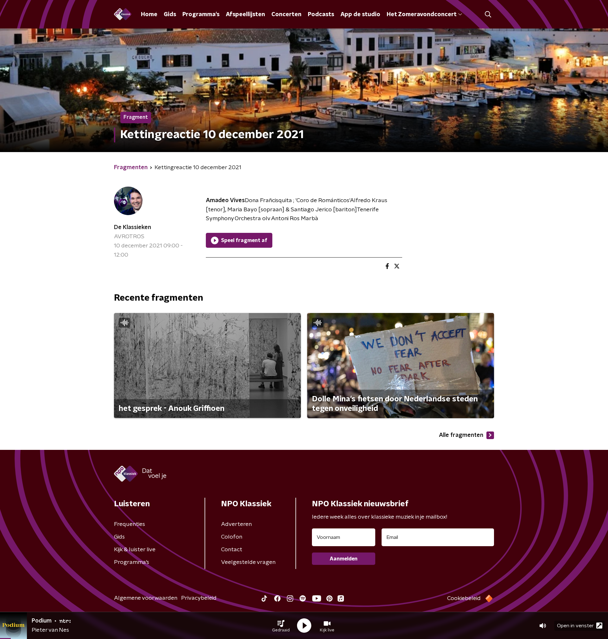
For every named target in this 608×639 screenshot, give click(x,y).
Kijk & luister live (134, 550)
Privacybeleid (199, 598)
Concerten (286, 14)
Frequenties (129, 524)
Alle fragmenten (461, 435)
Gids (170, 14)
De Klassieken (132, 227)
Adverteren (236, 524)
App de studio (360, 14)
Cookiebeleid (464, 598)
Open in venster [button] (575, 625)
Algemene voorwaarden (145, 598)
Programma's (200, 14)
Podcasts (321, 14)
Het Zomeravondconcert (421, 14)
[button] (281, 626)
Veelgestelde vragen (248, 562)
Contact (231, 550)
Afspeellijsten (245, 14)
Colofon (231, 537)
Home (149, 14)
